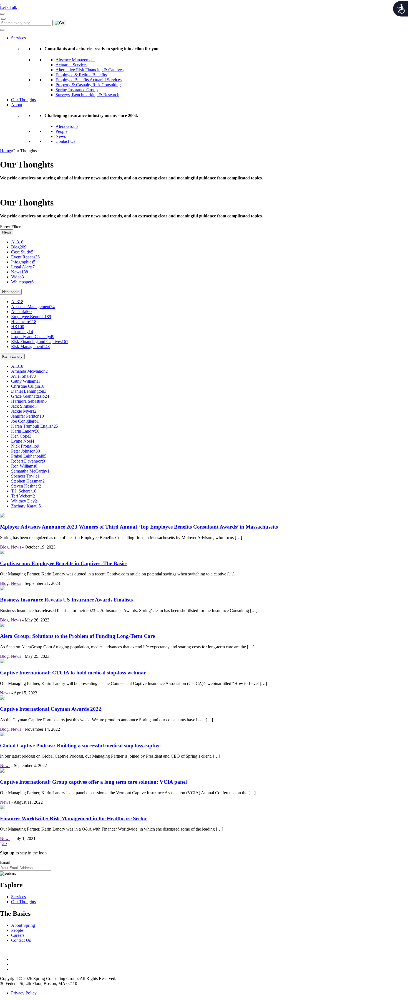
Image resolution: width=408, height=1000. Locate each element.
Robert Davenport (28, 461)
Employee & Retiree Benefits (81, 74)
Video (17, 277)
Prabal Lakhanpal (28, 456)
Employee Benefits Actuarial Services (89, 79)
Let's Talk (8, 7)
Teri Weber (23, 496)
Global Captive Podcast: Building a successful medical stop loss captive (80, 745)
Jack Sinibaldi (24, 406)
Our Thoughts (23, 99)
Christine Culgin (27, 386)
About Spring (23, 925)
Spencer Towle (25, 476)
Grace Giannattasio (30, 396)
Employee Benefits (31, 316)
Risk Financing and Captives (39, 341)
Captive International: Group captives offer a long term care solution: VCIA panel (93, 782)
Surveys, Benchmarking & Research (87, 94)
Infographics (23, 262)
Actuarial (21, 311)
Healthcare (10, 292)
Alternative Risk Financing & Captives (90, 69)
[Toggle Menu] (2, 30)
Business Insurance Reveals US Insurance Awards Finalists (66, 600)
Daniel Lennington (28, 391)
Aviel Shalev (23, 376)
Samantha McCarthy (30, 471)
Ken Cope (21, 436)
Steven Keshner (26, 486)
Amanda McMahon (29, 371)
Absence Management (75, 59)
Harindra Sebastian (29, 401)
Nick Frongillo (25, 446)
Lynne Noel (22, 441)
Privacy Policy (24, 993)
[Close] (3, 19)
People (61, 131)
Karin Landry (12, 356)
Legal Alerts (23, 267)
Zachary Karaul (26, 506)
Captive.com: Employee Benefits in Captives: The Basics (63, 563)
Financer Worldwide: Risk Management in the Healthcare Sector (73, 818)
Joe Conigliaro (25, 421)
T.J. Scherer (23, 491)
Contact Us (65, 141)
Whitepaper (22, 282)
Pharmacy (22, 331)
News (61, 136)
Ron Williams (24, 466)
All (17, 242)
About (16, 104)
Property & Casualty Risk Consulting (88, 84)
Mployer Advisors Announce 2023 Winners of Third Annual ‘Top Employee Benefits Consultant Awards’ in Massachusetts (139, 527)
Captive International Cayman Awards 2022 (50, 709)
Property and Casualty (32, 336)
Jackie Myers (23, 411)
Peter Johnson (25, 451)
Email (5, 862)
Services (18, 37)
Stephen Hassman (28, 481)
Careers (17, 935)
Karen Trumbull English (34, 426)
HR (17, 326)
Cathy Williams (25, 381)
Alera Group (67, 126)
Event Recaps (25, 257)
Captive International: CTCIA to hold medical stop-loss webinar (73, 673)
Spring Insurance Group (77, 89)
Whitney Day (24, 501)
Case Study (22, 252)
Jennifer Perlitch (27, 416)
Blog (18, 247)
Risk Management (30, 346)
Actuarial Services (71, 64)
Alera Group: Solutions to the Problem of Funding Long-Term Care (77, 636)
